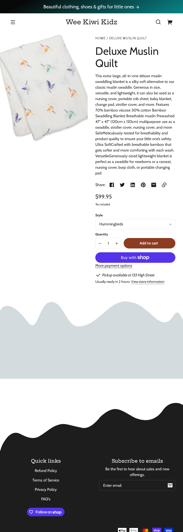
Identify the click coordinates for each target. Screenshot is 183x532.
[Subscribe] (170, 485)
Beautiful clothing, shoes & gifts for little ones (89, 7)
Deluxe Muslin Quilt (128, 38)
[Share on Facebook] (112, 185)
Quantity (101, 234)
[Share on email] (153, 185)
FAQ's (46, 499)
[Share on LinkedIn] (132, 185)
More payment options (113, 265)
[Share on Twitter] (122, 185)
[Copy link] (164, 185)
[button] (158, 22)
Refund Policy (46, 470)
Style (99, 215)
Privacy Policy (46, 489)
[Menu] (13, 22)
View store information (147, 281)
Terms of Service (45, 480)
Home (100, 38)
